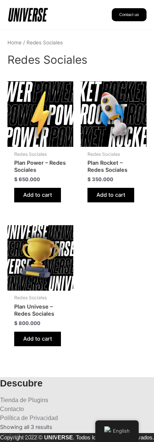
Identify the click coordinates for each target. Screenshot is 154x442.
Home (14, 42)
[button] (129, 14)
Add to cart (37, 195)
